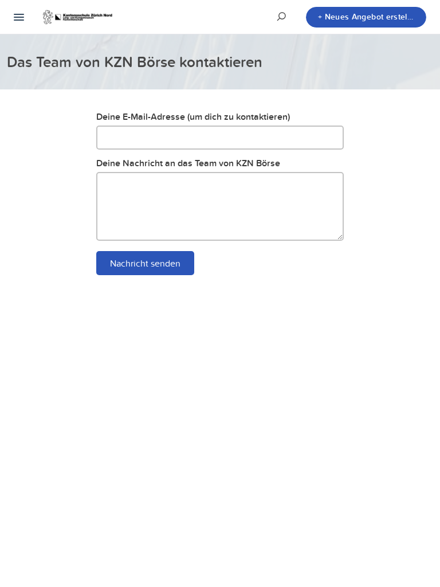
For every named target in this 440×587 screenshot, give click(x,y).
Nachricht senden (145, 263)
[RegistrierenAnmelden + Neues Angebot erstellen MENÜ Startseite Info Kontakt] (18, 17)
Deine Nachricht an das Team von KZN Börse (188, 163)
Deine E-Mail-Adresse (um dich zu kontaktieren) (193, 116)
